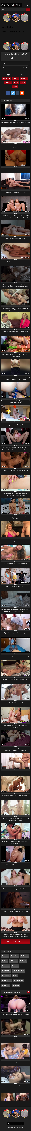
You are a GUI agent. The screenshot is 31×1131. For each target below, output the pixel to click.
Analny (5, 956)
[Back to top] (26, 1126)
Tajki (16, 975)
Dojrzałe (14, 960)
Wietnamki (6, 985)
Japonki (24, 960)
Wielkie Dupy (19, 980)
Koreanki (6, 965)
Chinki (5, 960)
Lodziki (15, 965)
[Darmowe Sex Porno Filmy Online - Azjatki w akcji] (13, 5)
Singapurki (6, 975)
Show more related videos (15, 941)
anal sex (24, 78)
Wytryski (17, 985)
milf (24, 82)
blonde (8, 82)
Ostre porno (7, 970)
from (17, 82)
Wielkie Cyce (7, 980)
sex (16, 86)
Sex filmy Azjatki (19, 970)
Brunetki (25, 956)
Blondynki (7, 78)
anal (16, 78)
